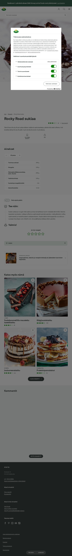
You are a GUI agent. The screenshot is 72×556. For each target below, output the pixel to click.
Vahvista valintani (51, 84)
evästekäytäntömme (20, 52)
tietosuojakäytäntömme (34, 52)
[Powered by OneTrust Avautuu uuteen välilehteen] (53, 89)
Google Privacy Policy (52, 50)
